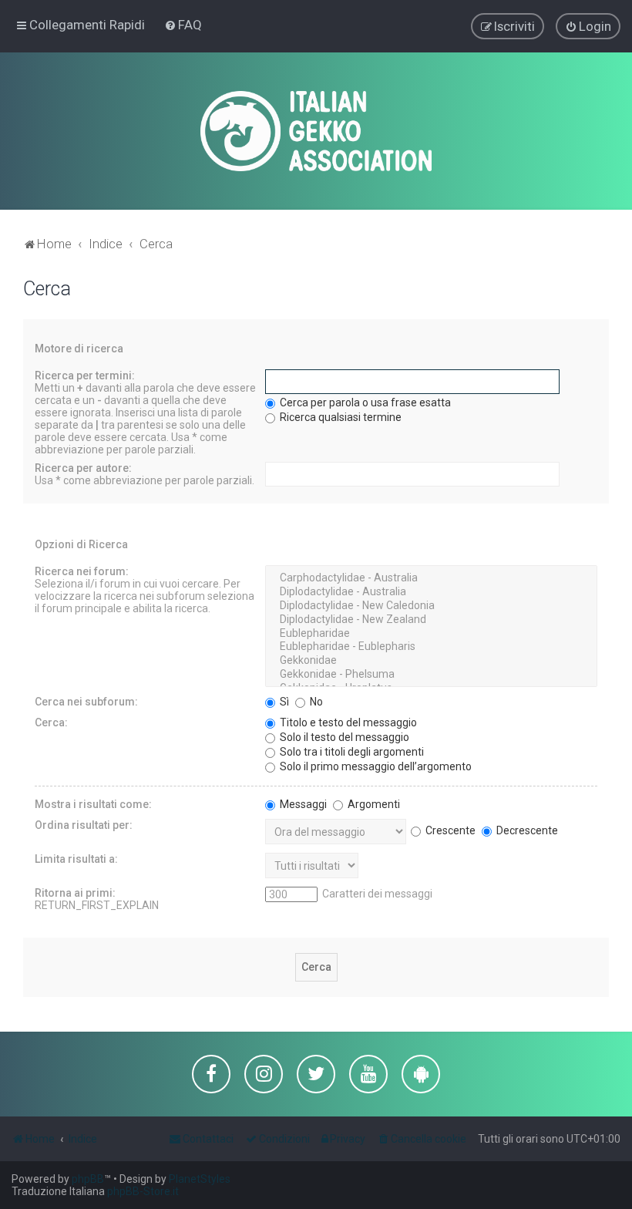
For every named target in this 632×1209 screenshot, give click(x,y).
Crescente (449, 830)
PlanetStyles (199, 1179)
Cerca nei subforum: (86, 701)
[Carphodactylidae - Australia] (431, 578)
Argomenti (372, 804)
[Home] (316, 131)
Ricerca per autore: (83, 468)
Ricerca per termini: (85, 375)
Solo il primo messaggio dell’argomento (374, 766)
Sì (283, 701)
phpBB (88, 1179)
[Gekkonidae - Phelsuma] (431, 675)
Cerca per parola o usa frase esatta (364, 402)
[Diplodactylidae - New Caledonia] (431, 606)
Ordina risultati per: (84, 825)
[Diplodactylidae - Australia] (431, 592)
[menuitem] (183, 24)
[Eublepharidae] (431, 634)
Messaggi (302, 804)
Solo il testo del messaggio (343, 737)
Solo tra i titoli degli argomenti (350, 752)
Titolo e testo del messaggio (347, 722)
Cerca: (51, 722)
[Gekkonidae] (431, 661)
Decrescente (526, 830)
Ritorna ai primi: (75, 893)
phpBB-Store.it (143, 1191)
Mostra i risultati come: (93, 804)
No (315, 701)
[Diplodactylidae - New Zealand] (431, 620)
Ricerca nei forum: (82, 571)
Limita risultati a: (76, 859)
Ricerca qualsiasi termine (339, 417)
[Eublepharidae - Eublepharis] (431, 647)
